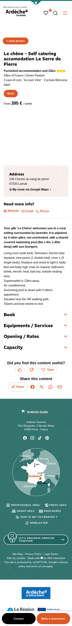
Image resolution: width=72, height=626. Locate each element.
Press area (58, 505)
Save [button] (50, 369)
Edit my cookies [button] (16, 558)
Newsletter (39, 523)
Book (10, 93)
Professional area (25, 505)
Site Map (17, 553)
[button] (36, 3)
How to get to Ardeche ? (38, 517)
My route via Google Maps (31, 189)
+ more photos (15, 40)
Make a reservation (53, 618)
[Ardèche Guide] (17, 12)
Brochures (52, 511)
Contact (19, 618)
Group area (26, 511)
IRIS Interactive (56, 558)
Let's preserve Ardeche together (37, 539)
